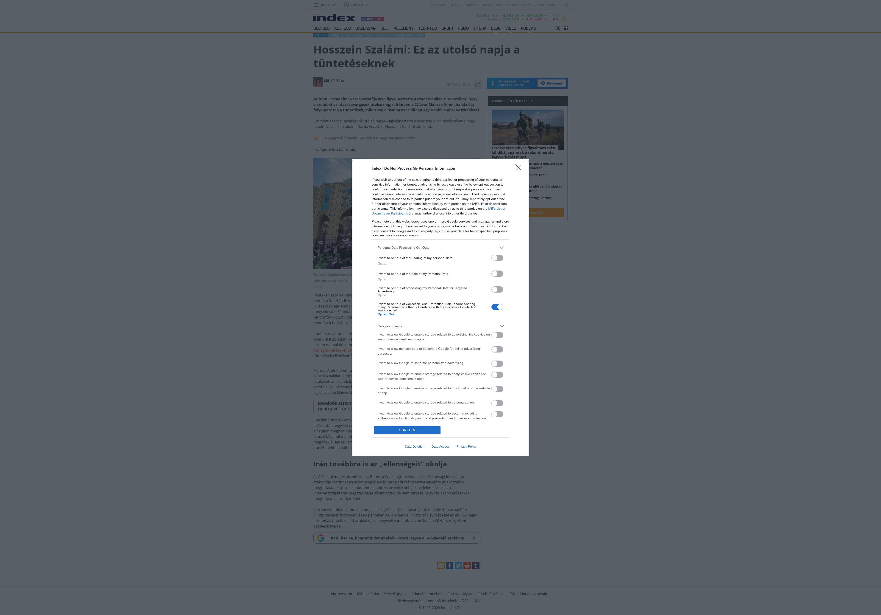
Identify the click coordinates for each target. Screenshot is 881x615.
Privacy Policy (467, 446)
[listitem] (440, 247)
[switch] (497, 258)
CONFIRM (407, 430)
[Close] (520, 168)
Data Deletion (414, 446)
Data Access (440, 446)
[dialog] (440, 307)
